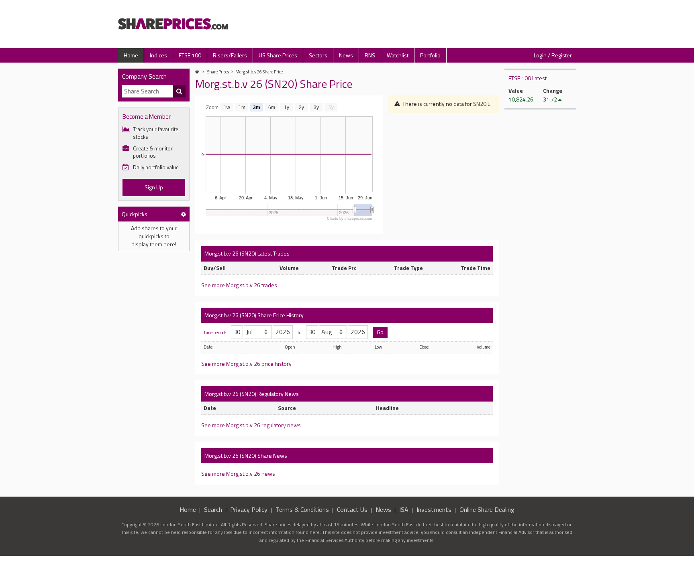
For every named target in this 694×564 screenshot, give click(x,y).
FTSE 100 (190, 55)
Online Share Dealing (486, 509)
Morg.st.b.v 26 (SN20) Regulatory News (251, 394)
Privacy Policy (248, 509)
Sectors (318, 55)
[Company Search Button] (179, 91)
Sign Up (154, 187)
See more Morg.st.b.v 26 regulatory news (251, 425)
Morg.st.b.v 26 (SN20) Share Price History (254, 315)
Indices (158, 55)
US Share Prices (278, 55)
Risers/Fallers (230, 55)
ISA (403, 509)
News (346, 55)
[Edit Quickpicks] (183, 214)
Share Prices (218, 72)
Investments (433, 509)
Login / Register (553, 55)
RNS (370, 55)
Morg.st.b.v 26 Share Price (259, 72)
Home (131, 55)
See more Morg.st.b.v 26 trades (239, 285)
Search (213, 509)
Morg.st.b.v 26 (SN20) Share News (245, 455)
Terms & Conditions (302, 509)
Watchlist (397, 55)
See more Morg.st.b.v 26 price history (246, 363)
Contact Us (352, 509)
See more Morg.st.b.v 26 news (238, 473)
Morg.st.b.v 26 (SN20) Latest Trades (247, 253)
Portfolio (430, 55)
